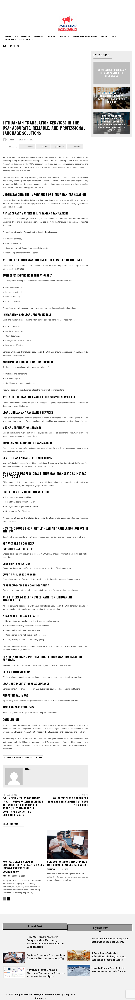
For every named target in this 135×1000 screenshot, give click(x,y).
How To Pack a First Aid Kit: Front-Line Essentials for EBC (109, 969)
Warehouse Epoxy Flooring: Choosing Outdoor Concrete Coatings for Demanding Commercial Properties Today (111, 123)
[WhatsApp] (117, 996)
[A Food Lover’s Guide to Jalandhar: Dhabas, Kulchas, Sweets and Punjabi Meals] (79, 955)
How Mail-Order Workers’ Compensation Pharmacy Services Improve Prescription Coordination (23, 866)
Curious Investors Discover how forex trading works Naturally (67, 863)
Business (14, 45)
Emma (11, 140)
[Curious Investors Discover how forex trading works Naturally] (67, 844)
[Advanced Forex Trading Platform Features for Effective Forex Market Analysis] (14, 972)
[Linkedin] (99, 996)
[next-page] (8, 898)
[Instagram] (93, 996)
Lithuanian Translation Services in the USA (23, 757)
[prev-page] (4, 898)
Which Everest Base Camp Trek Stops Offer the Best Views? (112, 72)
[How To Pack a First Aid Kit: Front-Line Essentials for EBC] (79, 970)
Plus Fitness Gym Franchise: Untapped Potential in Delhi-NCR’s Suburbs (111, 98)
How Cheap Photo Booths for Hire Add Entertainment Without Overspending (68, 801)
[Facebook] (87, 996)
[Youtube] (123, 996)
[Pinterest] (105, 996)
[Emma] (5, 139)
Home (5, 45)
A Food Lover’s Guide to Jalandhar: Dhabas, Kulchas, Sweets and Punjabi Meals (108, 956)
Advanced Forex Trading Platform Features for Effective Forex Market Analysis (46, 973)
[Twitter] (111, 996)
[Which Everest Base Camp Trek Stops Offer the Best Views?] (79, 940)
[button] (129, 36)
